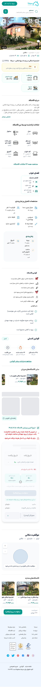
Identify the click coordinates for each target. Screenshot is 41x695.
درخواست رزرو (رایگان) (12, 612)
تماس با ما (34, 634)
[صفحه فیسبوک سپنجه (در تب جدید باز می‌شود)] (23, 655)
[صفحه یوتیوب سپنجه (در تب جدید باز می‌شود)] (18, 655)
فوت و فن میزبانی (10, 634)
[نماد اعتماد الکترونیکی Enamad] (28, 646)
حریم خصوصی (14, 667)
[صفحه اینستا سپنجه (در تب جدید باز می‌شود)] (33, 655)
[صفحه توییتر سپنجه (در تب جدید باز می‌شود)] (13, 655)
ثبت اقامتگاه (11, 631)
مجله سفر (34, 638)
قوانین (21, 667)
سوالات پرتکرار (22, 631)
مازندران (31, 53)
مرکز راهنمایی (22, 634)
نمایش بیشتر (6, 117)
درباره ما (35, 631)
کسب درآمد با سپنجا (9, 638)
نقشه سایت (28, 667)
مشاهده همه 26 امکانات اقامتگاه (26, 164)
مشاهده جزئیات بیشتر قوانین (20, 361)
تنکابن (25, 53)
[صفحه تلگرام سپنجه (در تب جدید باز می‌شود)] (8, 655)
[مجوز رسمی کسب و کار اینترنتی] (13, 646)
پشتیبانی (23, 638)
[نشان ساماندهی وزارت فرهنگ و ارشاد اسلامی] (20, 646)
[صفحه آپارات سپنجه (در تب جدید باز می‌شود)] (28, 655)
